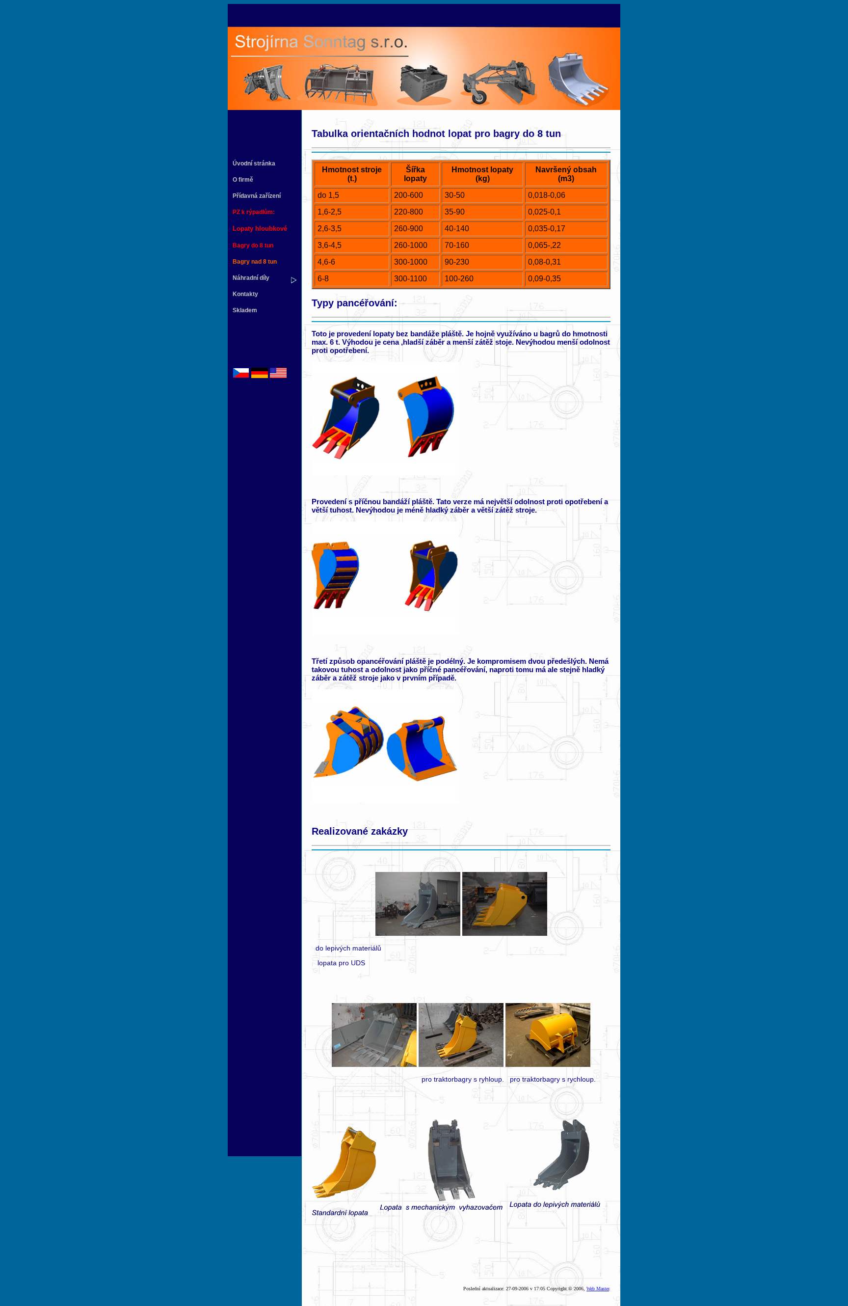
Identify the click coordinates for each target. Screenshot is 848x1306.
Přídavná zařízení (257, 195)
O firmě (243, 179)
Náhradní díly (251, 277)
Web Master (597, 1288)
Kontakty (245, 294)
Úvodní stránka (254, 163)
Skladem (245, 310)
